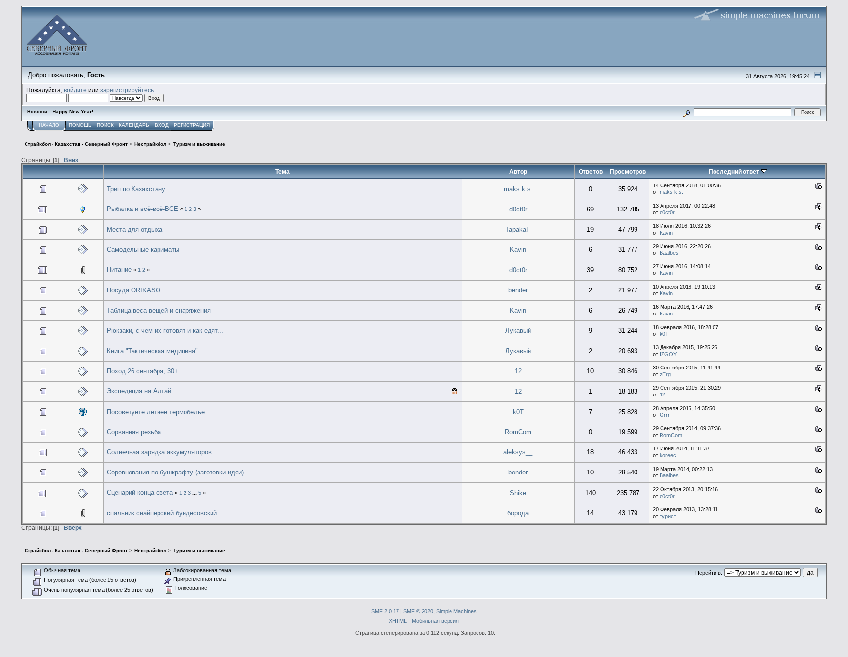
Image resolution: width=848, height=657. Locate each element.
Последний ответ (735, 171)
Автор (518, 171)
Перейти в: (708, 573)
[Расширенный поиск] (687, 112)
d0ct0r (518, 209)
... (195, 493)
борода (518, 513)
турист (668, 516)
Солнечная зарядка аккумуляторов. (160, 452)
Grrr (665, 415)
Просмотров (628, 171)
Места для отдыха (134, 229)
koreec (668, 455)
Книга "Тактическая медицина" (152, 351)
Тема (282, 171)
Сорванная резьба (134, 432)
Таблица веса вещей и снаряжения (159, 310)
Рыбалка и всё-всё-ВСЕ (142, 208)
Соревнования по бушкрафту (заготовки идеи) (175, 472)
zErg (665, 374)
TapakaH (517, 229)
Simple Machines (456, 611)
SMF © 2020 (418, 611)
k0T (664, 334)
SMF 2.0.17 (385, 611)
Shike (518, 493)
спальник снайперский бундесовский (162, 513)
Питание (119, 269)
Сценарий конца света (140, 492)
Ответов (591, 171)
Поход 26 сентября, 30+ (142, 371)
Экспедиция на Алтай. (140, 390)
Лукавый (518, 330)
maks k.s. (518, 189)
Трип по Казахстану (136, 189)
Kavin (666, 233)
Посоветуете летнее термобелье (156, 412)
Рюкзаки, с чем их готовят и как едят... (165, 330)
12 (518, 371)
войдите (75, 90)
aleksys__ (518, 452)
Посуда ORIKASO (133, 290)
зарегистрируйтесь (127, 90)
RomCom (518, 432)
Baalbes (669, 253)
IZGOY (668, 354)
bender (518, 290)
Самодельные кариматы (143, 249)
